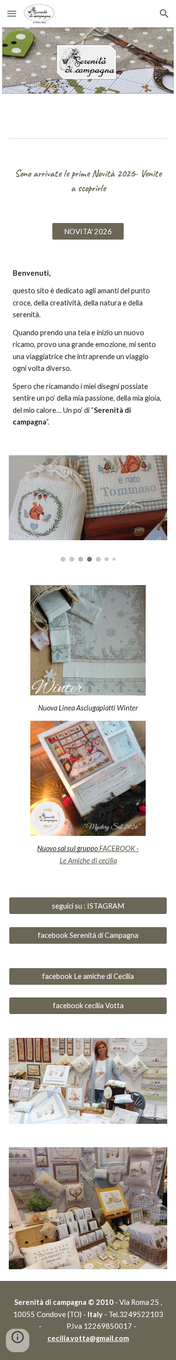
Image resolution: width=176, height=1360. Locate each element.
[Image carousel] (88, 508)
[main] (88, 180)
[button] (11, 13)
